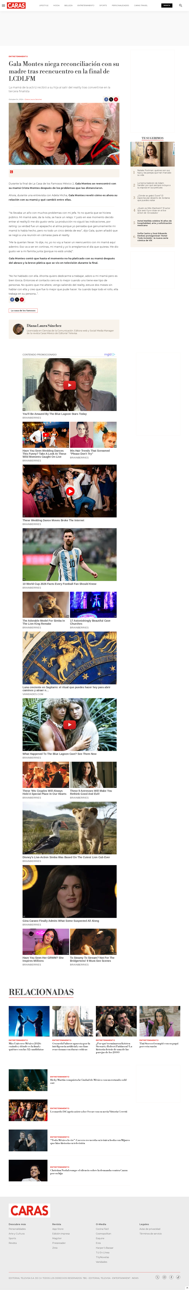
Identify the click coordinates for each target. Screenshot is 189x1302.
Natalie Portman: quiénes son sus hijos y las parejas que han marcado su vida (154, 172)
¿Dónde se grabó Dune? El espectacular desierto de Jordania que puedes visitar (153, 198)
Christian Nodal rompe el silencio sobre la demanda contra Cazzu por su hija (89, 1172)
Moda (56, 5)
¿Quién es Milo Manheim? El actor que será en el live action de (153, 210)
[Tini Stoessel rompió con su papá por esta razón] (159, 1021)
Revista (167, 5)
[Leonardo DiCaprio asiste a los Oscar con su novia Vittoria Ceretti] (28, 1110)
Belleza (68, 5)
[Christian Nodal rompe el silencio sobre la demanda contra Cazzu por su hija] (28, 1171)
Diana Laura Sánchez (33, 99)
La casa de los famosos (23, 310)
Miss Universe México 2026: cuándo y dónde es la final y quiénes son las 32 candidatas (26, 1046)
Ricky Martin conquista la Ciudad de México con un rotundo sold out (88, 1081)
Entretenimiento (85, 5)
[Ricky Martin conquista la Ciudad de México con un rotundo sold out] (28, 1080)
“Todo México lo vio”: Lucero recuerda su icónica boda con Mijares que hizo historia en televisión (90, 1142)
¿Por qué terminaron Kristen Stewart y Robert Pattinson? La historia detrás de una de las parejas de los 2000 (114, 1048)
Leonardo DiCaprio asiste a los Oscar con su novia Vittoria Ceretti (88, 1111)
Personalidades (120, 5)
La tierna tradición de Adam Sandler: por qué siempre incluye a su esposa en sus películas (153, 185)
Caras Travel (141, 5)
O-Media (101, 1224)
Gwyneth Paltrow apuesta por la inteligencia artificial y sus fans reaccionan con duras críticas (71, 1046)
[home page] (16, 5)
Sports (103, 5)
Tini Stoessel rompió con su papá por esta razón (158, 1045)
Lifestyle (43, 5)
